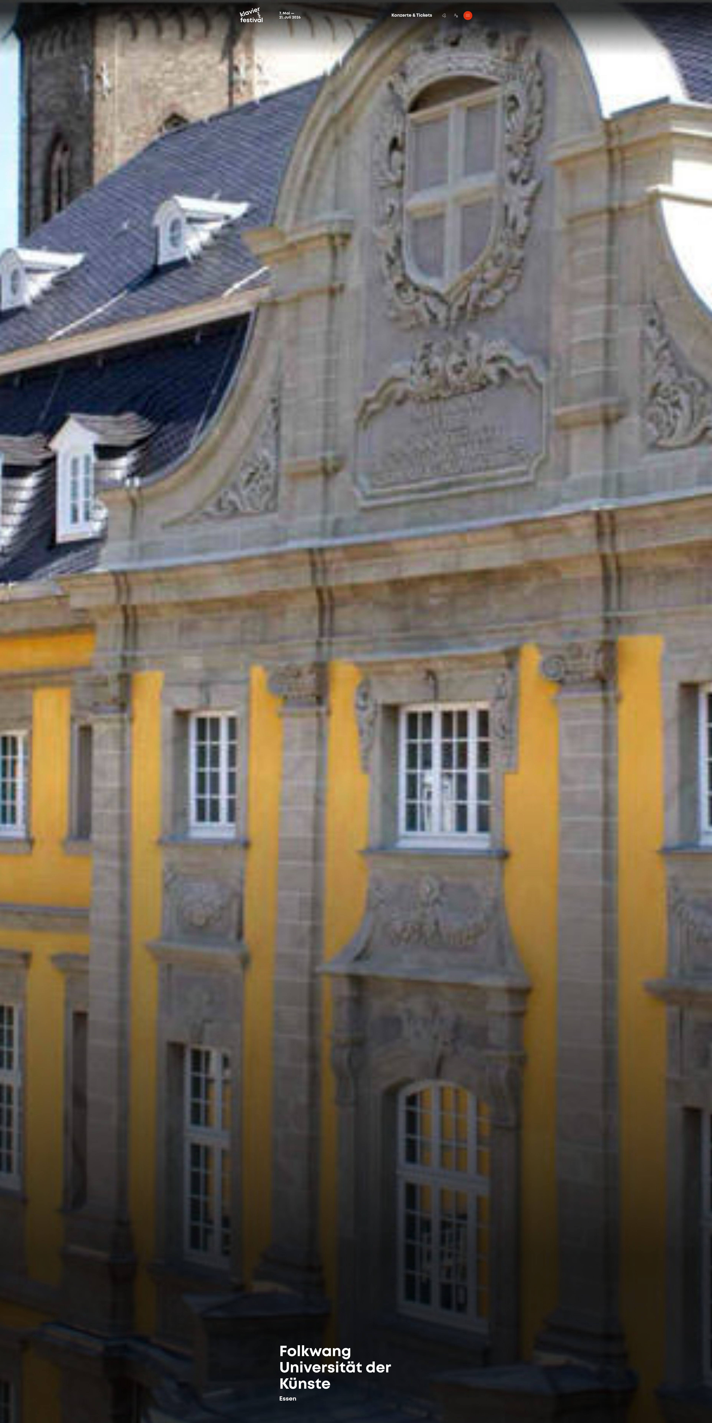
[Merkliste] (444, 15)
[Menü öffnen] (467, 15)
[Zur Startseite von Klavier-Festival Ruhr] (251, 14)
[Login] (455, 15)
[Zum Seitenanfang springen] (683, 1411)
